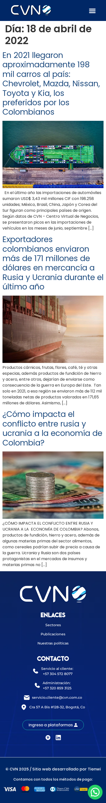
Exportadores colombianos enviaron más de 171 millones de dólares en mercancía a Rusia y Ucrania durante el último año (53, 263)
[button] (92, 10)
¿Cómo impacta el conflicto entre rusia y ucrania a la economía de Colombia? (52, 428)
